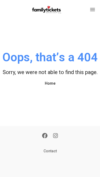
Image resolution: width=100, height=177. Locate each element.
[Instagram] (55, 136)
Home (50, 83)
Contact (50, 151)
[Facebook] (45, 136)
